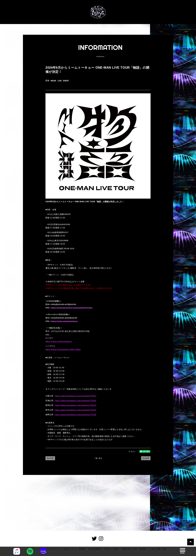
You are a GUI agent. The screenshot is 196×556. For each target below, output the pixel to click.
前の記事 (50, 458)
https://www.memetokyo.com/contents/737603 (75, 400)
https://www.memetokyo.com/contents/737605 (75, 414)
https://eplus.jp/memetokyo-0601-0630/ (63, 349)
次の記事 (146, 458)
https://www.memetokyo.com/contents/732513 (75, 396)
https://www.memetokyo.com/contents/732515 (75, 405)
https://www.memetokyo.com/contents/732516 (75, 410)
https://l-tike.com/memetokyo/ (64, 321)
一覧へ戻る (98, 458)
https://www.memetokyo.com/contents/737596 (71, 308)
